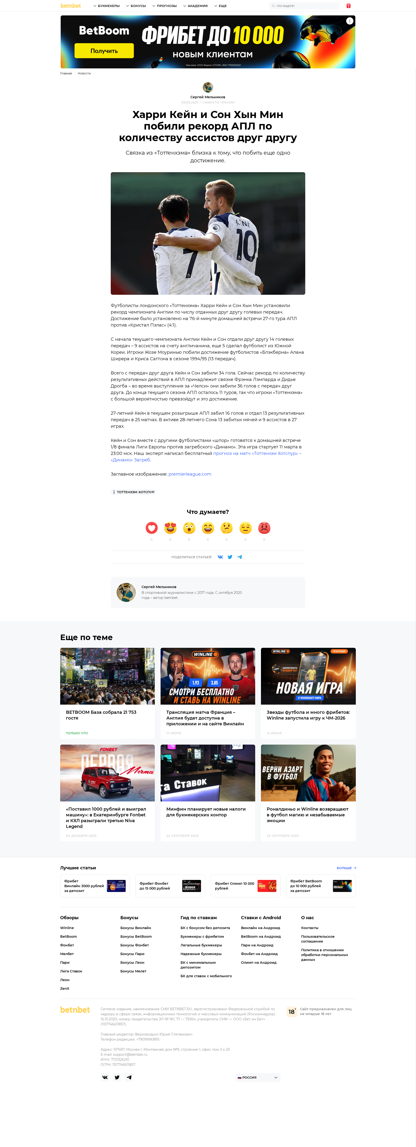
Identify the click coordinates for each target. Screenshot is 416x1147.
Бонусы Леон (132, 962)
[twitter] (117, 1077)
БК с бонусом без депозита (205, 928)
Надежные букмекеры (201, 954)
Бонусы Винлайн (135, 928)
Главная (66, 73)
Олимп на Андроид (259, 962)
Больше (344, 868)
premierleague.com (190, 474)
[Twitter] (230, 557)
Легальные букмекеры (201, 945)
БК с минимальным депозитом (198, 965)
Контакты (309, 928)
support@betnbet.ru (130, 1054)
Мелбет (67, 954)
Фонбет (67, 945)
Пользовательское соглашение (318, 939)
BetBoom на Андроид (261, 936)
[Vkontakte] (220, 557)
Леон (65, 980)
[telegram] (129, 1077)
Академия (198, 6)
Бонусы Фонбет (134, 945)
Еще (223, 6)
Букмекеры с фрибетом (202, 936)
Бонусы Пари (132, 954)
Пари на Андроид (257, 945)
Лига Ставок (71, 971)
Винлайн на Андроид (260, 928)
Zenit (64, 988)
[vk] (105, 1077)
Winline (67, 928)
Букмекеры (109, 6)
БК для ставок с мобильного (206, 976)
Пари (65, 962)
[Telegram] (239, 557)
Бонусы (138, 6)
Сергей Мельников (207, 97)
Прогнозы (167, 6)
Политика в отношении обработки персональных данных (324, 955)
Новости (84, 73)
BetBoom (68, 936)
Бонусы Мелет (133, 971)
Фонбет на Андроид (259, 954)
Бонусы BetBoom (136, 936)
